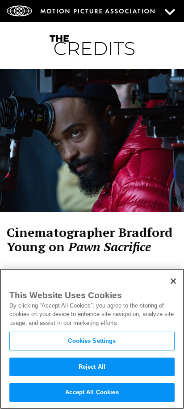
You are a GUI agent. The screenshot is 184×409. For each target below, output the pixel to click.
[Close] (173, 281)
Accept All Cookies (91, 392)
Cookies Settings (92, 340)
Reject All (92, 366)
